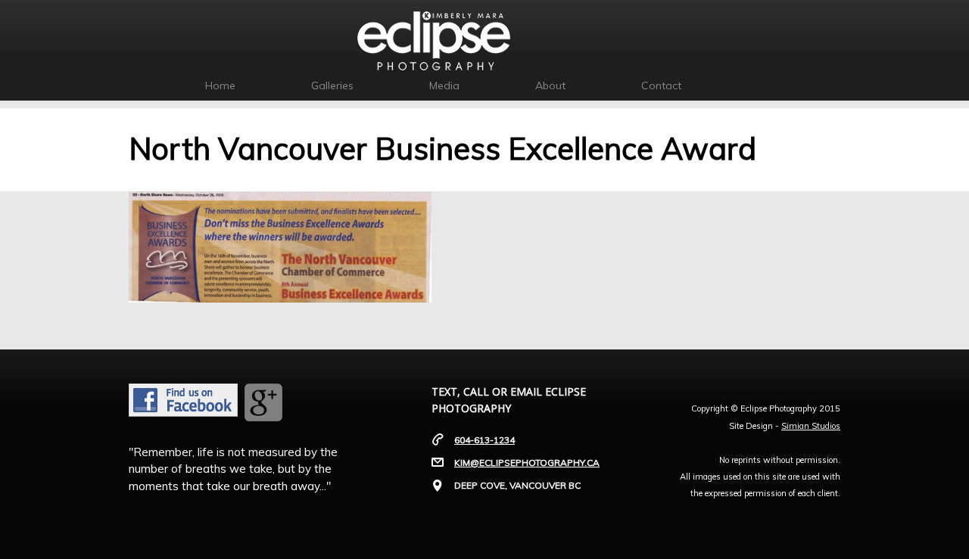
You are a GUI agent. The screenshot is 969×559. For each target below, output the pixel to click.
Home (220, 85)
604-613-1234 (484, 440)
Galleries (332, 85)
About (550, 85)
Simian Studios (810, 426)
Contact (661, 85)
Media (444, 85)
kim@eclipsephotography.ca (527, 462)
